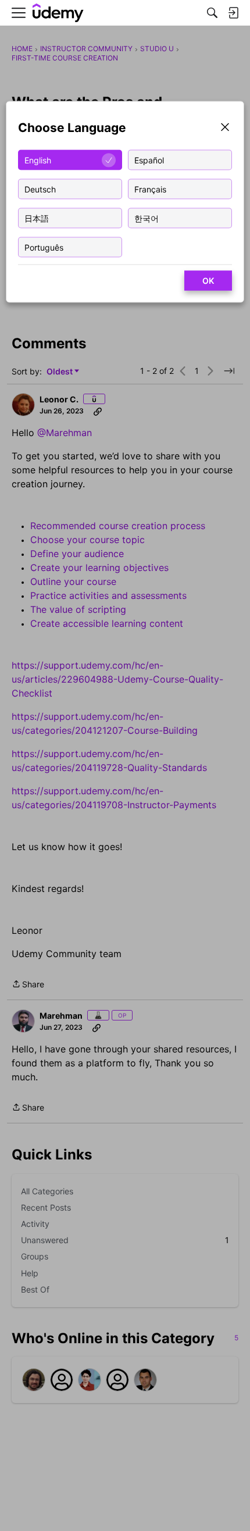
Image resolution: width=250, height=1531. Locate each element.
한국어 (146, 218)
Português (43, 247)
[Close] (225, 128)
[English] (58, 13)
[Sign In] (233, 13)
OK (208, 280)
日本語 (36, 218)
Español (149, 160)
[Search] (212, 13)
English (37, 160)
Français (150, 189)
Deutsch (40, 189)
